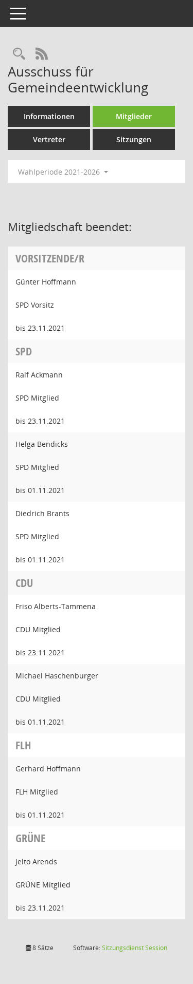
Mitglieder (134, 116)
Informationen (49, 116)
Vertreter (49, 139)
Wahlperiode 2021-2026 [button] (60, 172)
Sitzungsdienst (134, 947)
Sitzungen (133, 139)
